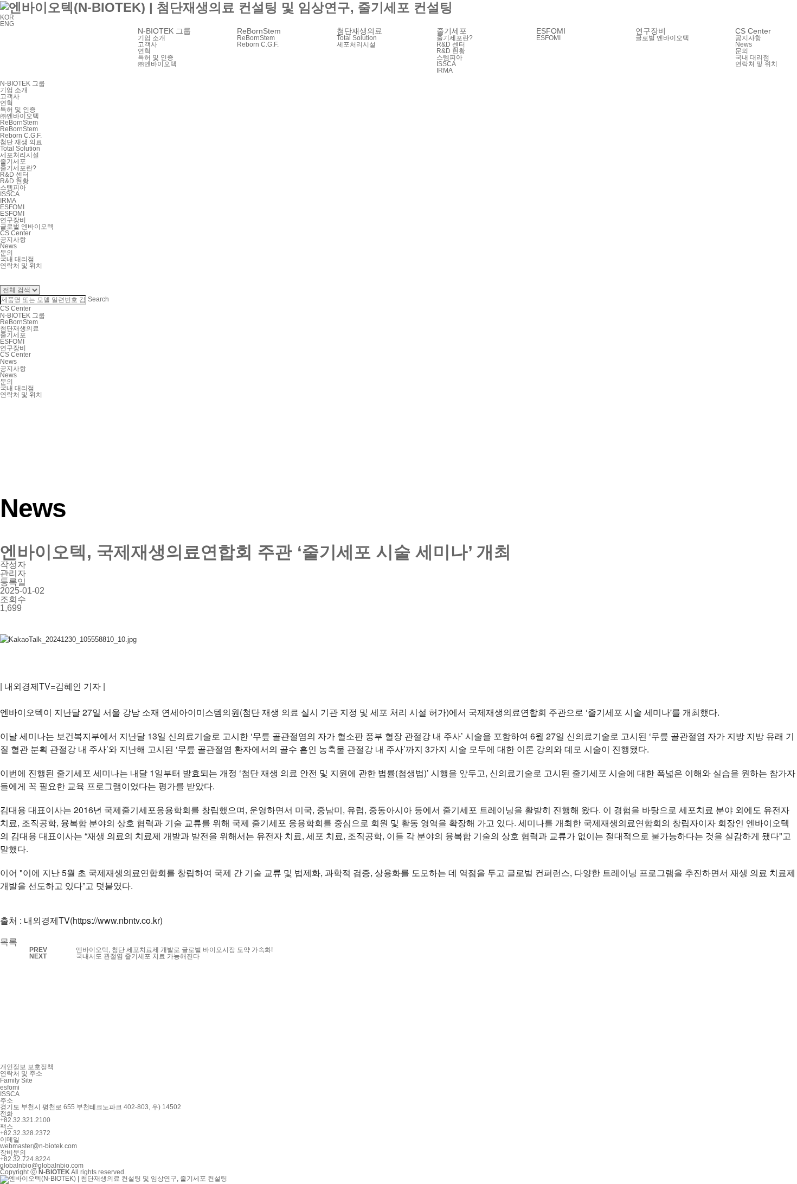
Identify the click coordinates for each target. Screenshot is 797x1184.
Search (98, 299)
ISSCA (10, 1094)
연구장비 (13, 348)
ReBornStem (19, 322)
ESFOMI (548, 38)
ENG (7, 24)
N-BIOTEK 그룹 (22, 315)
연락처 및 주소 (21, 1073)
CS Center (15, 354)
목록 (8, 942)
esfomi (10, 1087)
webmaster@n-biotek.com (38, 1146)
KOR (7, 17)
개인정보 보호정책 (27, 1067)
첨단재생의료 (19, 328)
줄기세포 (13, 335)
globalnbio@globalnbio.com (41, 1165)
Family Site (16, 1080)
